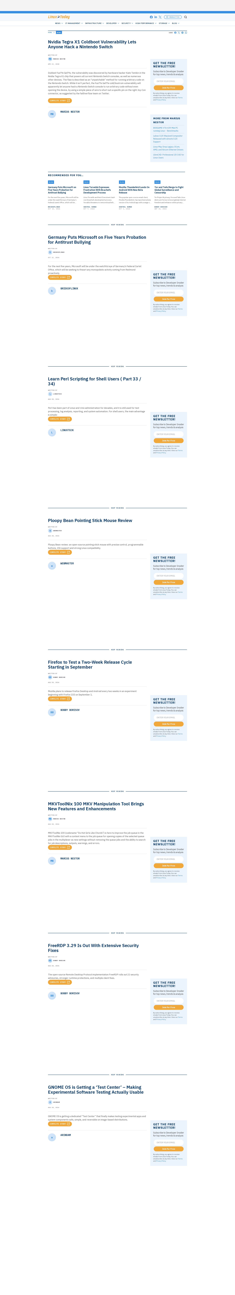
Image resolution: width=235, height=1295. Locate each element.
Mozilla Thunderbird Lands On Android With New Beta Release (134, 190)
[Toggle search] (185, 17)
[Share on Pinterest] (182, 33)
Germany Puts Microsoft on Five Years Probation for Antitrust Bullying (62, 190)
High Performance (144, 23)
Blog (174, 23)
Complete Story (58, 101)
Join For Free (168, 88)
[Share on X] (179, 33)
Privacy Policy (161, 100)
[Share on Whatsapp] (186, 33)
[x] (160, 17)
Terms (180, 98)
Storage (163, 23)
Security (126, 23)
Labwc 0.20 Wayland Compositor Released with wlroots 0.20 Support (167, 139)
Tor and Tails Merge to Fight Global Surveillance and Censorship (168, 190)
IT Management (72, 23)
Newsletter (174, 17)
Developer (111, 23)
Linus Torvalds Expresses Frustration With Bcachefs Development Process (97, 190)
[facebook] (151, 17)
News (57, 23)
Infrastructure (93, 23)
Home (50, 32)
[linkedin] (155, 17)
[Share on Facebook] (175, 33)
